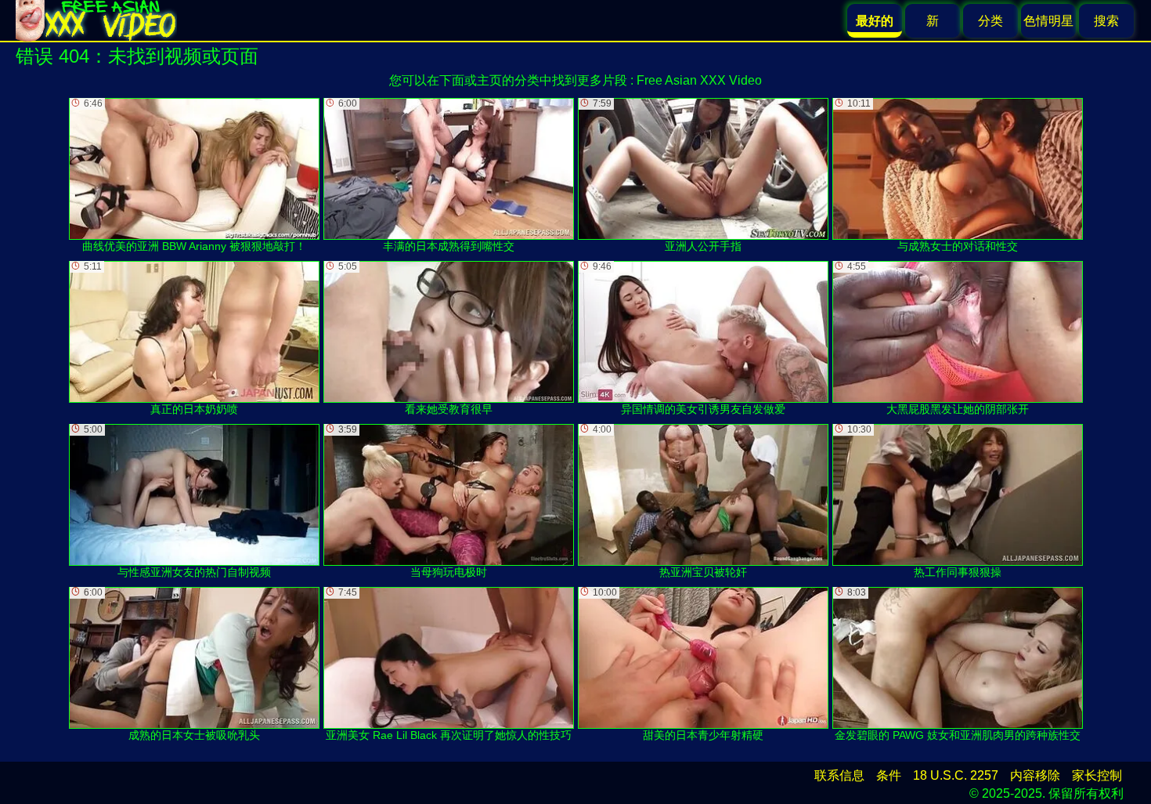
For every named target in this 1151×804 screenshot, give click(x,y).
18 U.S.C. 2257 (955, 775)
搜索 (1106, 20)
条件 (888, 775)
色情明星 (1048, 20)
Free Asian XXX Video (699, 80)
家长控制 (1097, 775)
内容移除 (1035, 775)
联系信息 (839, 775)
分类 (990, 20)
